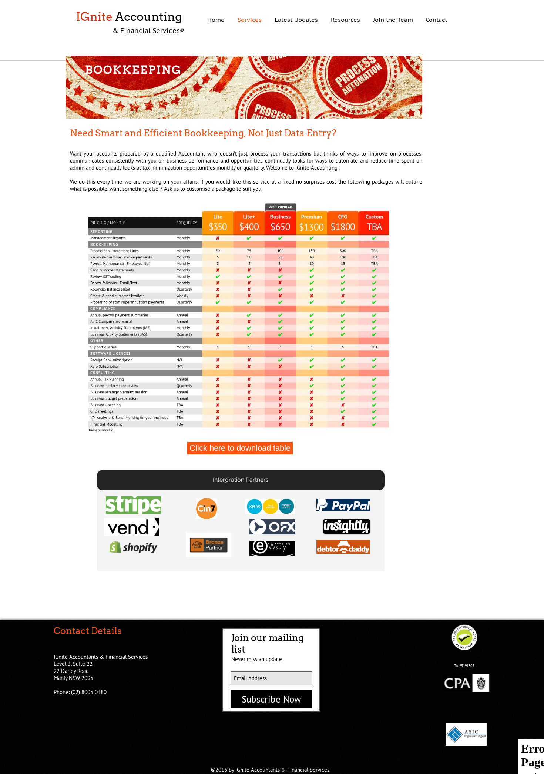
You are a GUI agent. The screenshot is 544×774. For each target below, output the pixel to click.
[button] (241, 480)
